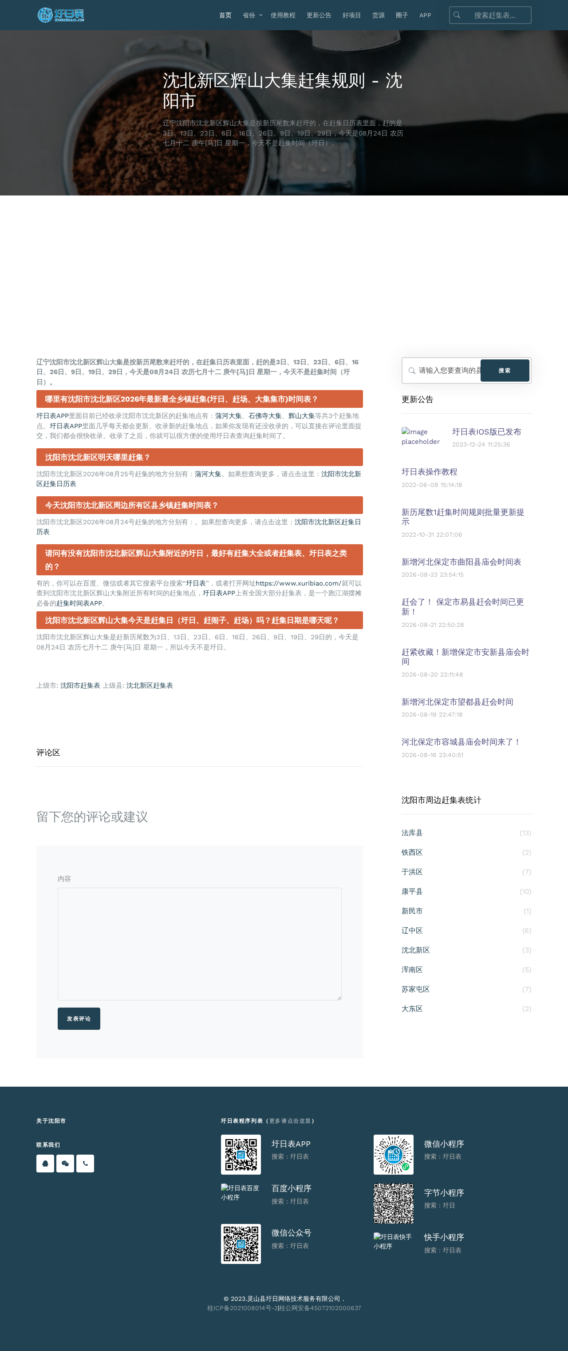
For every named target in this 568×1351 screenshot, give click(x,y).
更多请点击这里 (290, 1121)
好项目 (352, 15)
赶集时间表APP (79, 603)
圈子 (402, 15)
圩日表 (196, 583)
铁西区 (467, 852)
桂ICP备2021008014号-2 (242, 1307)
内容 (64, 879)
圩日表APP (52, 416)
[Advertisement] (284, 262)
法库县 (467, 833)
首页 (225, 15)
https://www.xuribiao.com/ (299, 583)
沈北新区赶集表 (149, 685)
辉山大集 (301, 416)
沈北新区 (467, 950)
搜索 (505, 370)
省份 (249, 15)
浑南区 (467, 969)
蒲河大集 (228, 416)
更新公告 (319, 15)
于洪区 (467, 872)
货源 (378, 15)
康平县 (467, 891)
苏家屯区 (467, 989)
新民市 (467, 911)
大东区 (467, 1008)
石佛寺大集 (265, 416)
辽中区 (467, 930)
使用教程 (283, 15)
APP (425, 15)
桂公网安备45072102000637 (320, 1307)
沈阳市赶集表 (80, 685)
